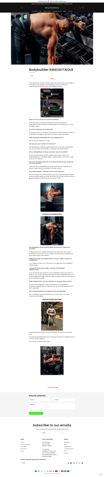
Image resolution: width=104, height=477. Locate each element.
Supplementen (68, 446)
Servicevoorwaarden (25, 444)
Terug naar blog (53, 387)
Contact (66, 453)
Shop (65, 444)
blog (65, 451)
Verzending (23, 446)
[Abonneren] (62, 432)
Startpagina (67, 442)
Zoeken (22, 442)
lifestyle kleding (44, 86)
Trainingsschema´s (69, 448)
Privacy (22, 451)
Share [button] (32, 75)
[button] (21, 7)
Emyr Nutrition (49, 473)
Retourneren (23, 448)
